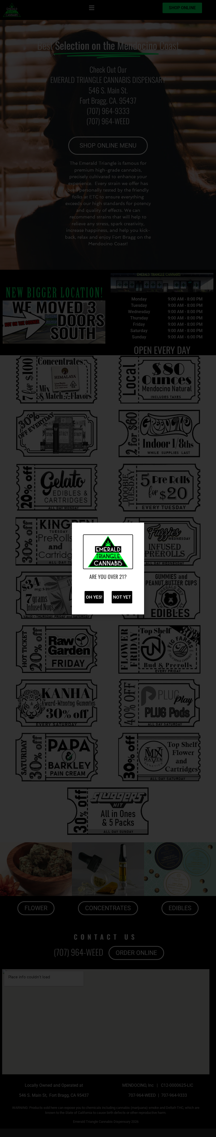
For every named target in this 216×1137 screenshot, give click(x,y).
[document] (108, 568)
